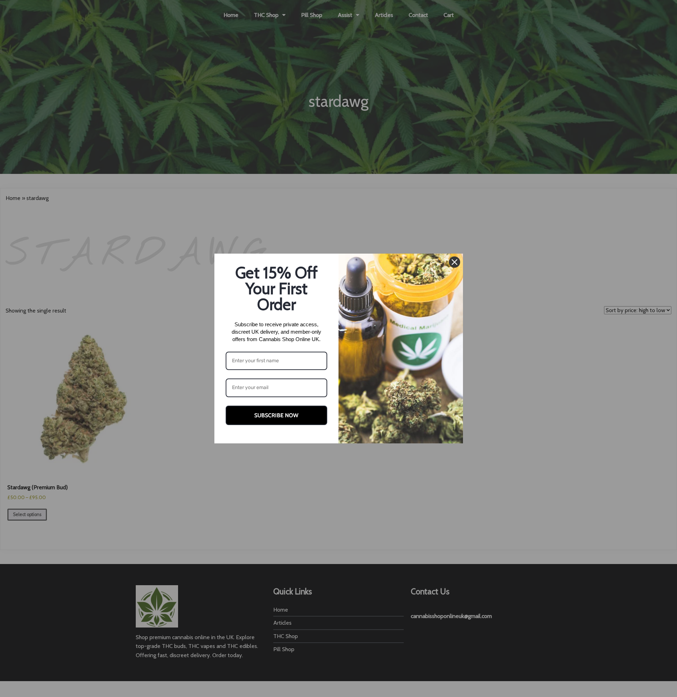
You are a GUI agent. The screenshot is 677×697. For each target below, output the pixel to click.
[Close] (454, 262)
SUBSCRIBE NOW (276, 415)
